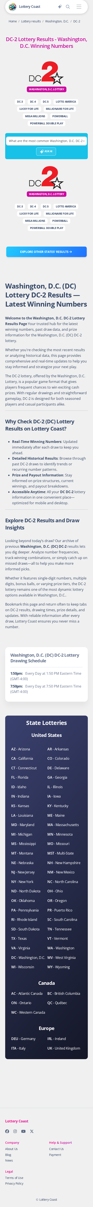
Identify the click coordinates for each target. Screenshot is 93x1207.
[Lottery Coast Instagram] (14, 1132)
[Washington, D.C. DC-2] (46, 72)
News (9, 1160)
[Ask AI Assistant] (60, 6)
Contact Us (56, 1149)
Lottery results (31, 21)
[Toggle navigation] (78, 7)
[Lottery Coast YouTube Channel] (22, 1132)
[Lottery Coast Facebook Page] (6, 1132)
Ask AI (48, 151)
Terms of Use (14, 1178)
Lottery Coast (48, 1199)
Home (13, 21)
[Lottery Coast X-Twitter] (30, 1132)
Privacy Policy (14, 1183)
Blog (8, 1155)
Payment (55, 1155)
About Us (11, 1149)
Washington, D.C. (57, 21)
